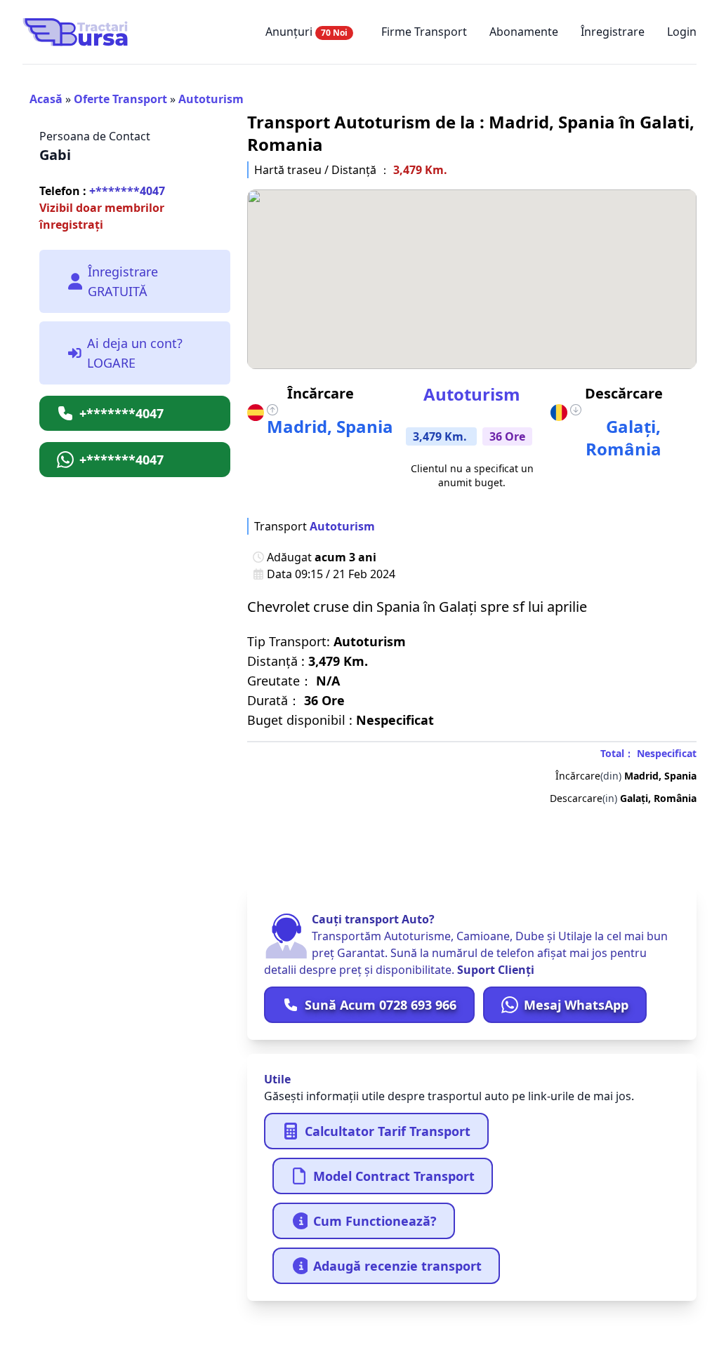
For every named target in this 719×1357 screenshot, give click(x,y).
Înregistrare (613, 31)
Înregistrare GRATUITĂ (123, 281)
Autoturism (211, 99)
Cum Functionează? (375, 1220)
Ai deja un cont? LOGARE (135, 353)
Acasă (45, 99)
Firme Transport (424, 31)
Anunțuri (306, 31)
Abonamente (523, 31)
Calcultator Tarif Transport (387, 1131)
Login (682, 31)
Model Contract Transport (394, 1176)
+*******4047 (102, 191)
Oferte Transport (120, 99)
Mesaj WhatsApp (576, 1004)
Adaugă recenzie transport (397, 1265)
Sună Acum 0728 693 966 (380, 1004)
